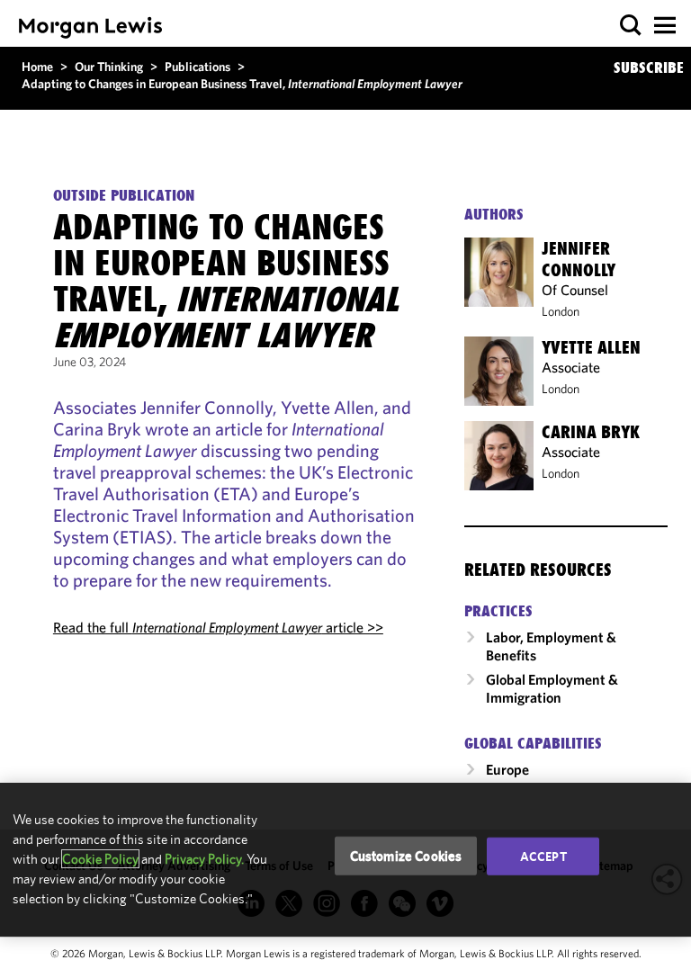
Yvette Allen (591, 347)
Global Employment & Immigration (552, 688)
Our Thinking (109, 66)
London (560, 311)
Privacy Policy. (204, 858)
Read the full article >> (218, 627)
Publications (197, 66)
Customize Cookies (406, 855)
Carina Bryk (591, 432)
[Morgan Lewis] (90, 27)
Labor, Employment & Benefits (551, 646)
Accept (543, 856)
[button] (631, 25)
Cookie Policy (100, 858)
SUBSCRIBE (649, 67)
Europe (507, 769)
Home (37, 66)
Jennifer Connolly (578, 259)
